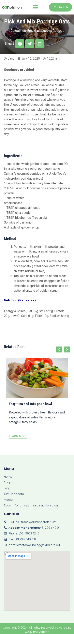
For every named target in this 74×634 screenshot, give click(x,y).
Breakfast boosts (39, 31)
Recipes (58, 31)
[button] (35, 7)
